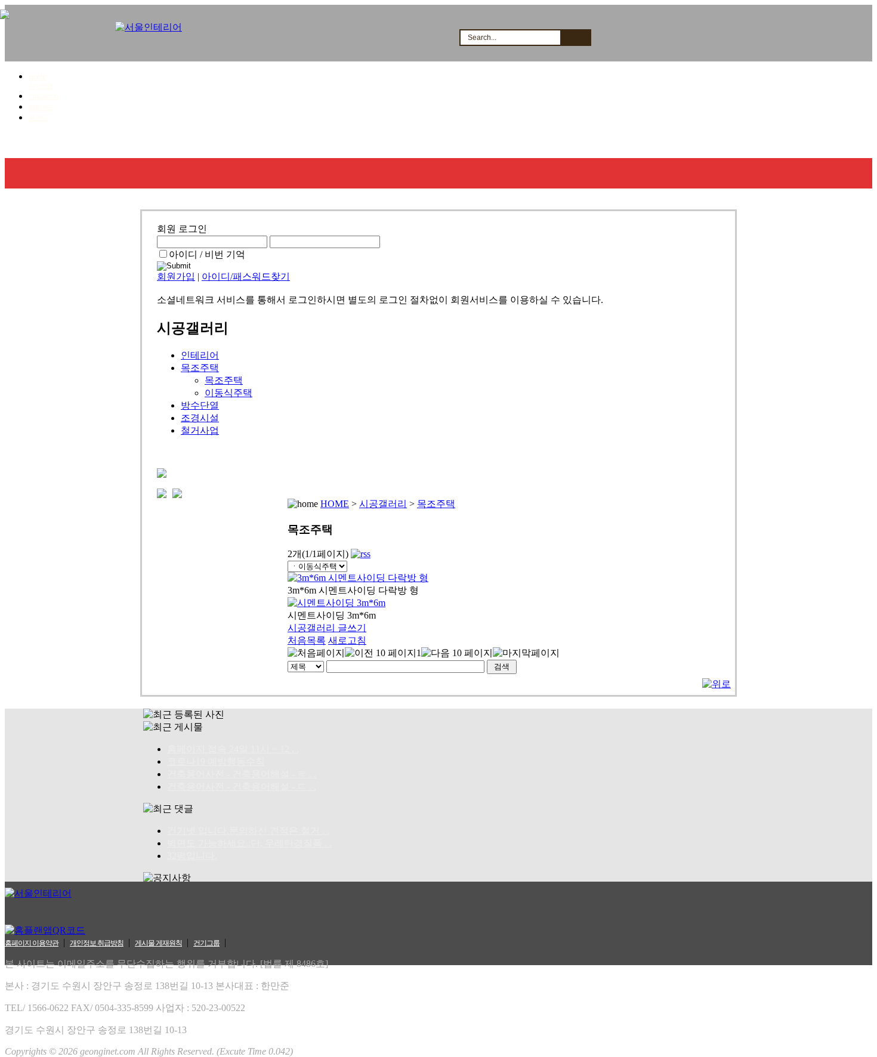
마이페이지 (43, 96)
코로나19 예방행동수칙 (216, 761)
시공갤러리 (175, 142)
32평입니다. (192, 856)
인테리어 (200, 355)
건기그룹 (206, 943)
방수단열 (200, 405)
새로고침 (347, 640)
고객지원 (387, 142)
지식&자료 (457, 142)
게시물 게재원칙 (158, 943)
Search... (482, 37)
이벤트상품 (531, 142)
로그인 (38, 118)
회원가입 (41, 107)
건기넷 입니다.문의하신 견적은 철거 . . (248, 831)
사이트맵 (41, 85)
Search (575, 37)
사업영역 (105, 142)
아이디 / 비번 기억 (207, 254)
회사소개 (38, 142)
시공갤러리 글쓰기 (327, 628)
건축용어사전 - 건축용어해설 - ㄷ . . (241, 786)
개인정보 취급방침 (96, 943)
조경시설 (200, 418)
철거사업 (200, 430)
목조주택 (200, 368)
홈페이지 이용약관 (31, 943)
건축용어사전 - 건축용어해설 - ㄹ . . (241, 774)
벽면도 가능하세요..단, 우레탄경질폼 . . (249, 843)
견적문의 (246, 142)
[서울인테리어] (148, 27)
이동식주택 (228, 393)
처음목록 (307, 640)
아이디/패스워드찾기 (246, 276)
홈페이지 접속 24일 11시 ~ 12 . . (233, 749)
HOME (37, 77)
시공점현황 (317, 142)
